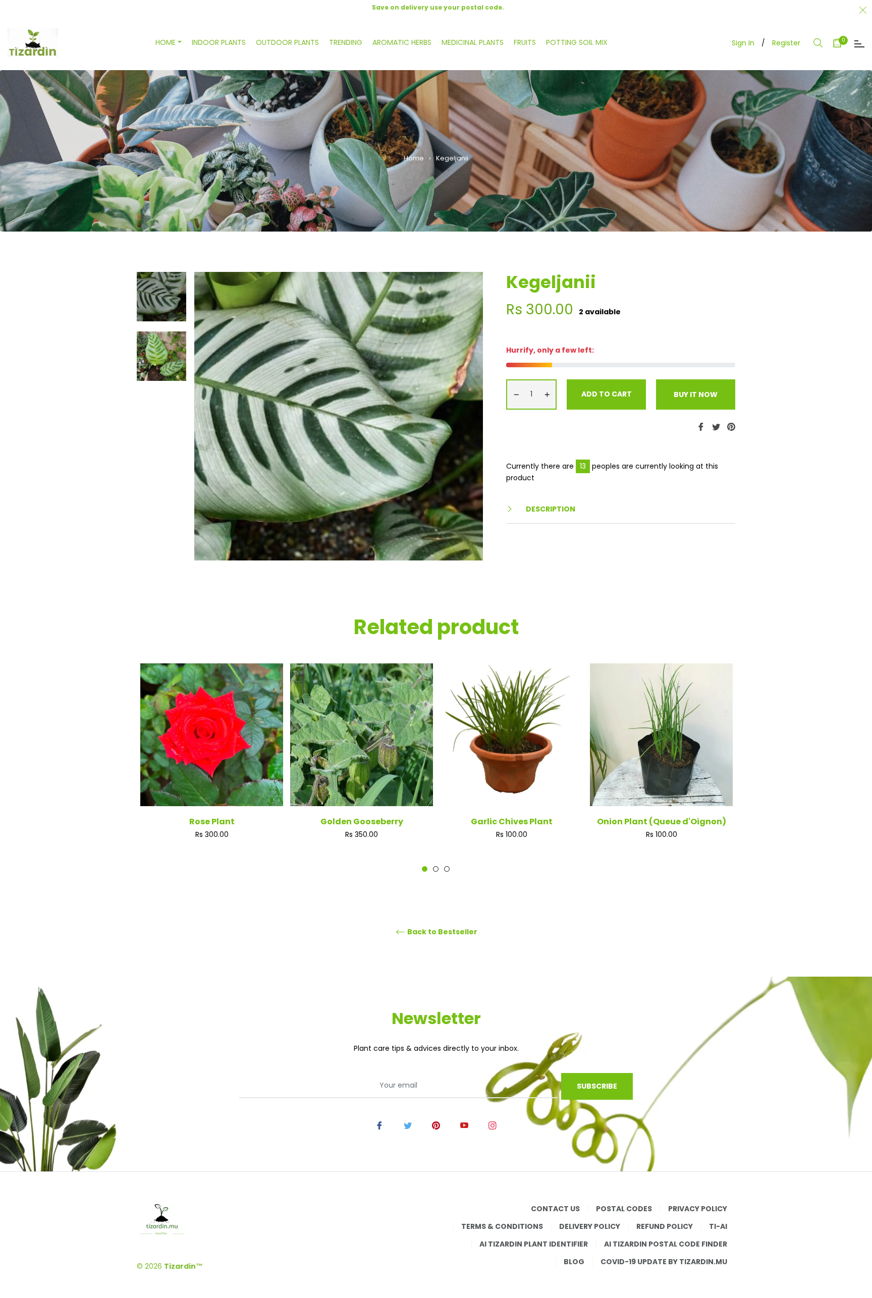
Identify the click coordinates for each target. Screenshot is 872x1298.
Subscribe (597, 1086)
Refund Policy (664, 1226)
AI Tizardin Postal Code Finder (665, 1244)
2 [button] (436, 869)
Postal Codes (624, 1209)
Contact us (555, 1209)
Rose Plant (212, 821)
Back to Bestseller (441, 932)
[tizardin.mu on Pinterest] (436, 1125)
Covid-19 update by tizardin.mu (664, 1262)
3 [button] (447, 869)
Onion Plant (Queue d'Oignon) (661, 821)
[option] (212, 767)
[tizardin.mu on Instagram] (492, 1125)
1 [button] (424, 869)
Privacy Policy (697, 1209)
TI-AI (718, 1226)
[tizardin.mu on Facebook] (379, 1125)
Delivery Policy (589, 1226)
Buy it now (696, 394)
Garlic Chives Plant (512, 821)
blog (574, 1262)
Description (549, 509)
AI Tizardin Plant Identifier (533, 1244)
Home (414, 158)
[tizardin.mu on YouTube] (464, 1125)
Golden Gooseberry (361, 821)
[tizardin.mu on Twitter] (408, 1125)
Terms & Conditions (502, 1226)
